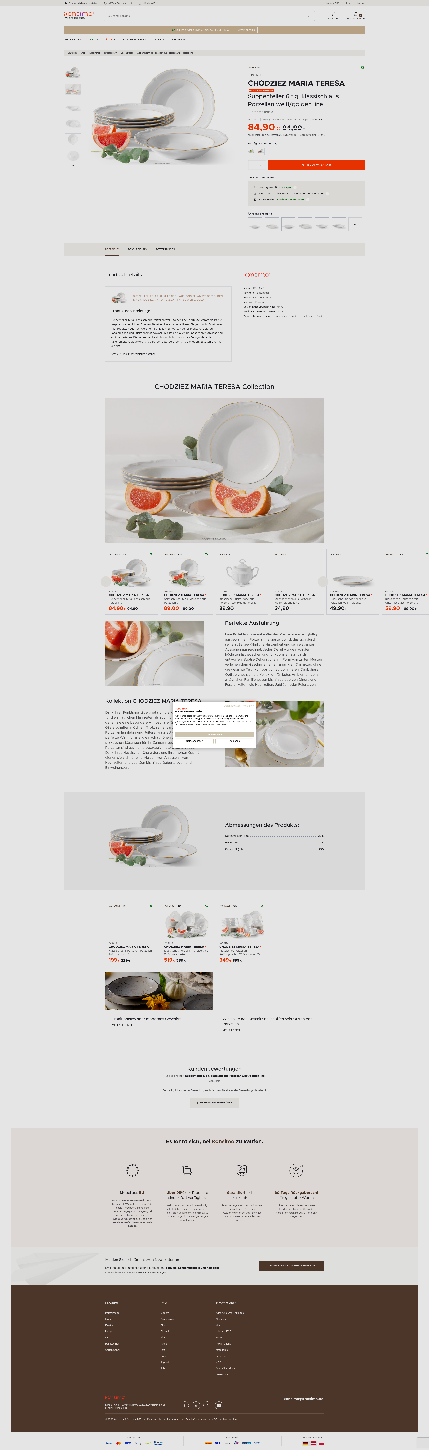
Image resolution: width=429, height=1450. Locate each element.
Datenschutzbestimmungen (239, 706)
